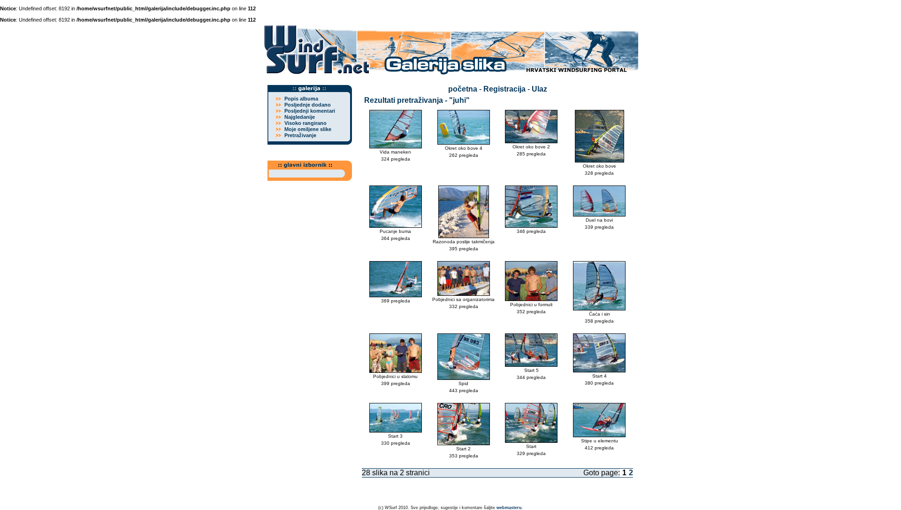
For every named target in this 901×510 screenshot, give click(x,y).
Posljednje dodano (307, 105)
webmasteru (509, 507)
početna (462, 89)
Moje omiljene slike (307, 129)
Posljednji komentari (309, 111)
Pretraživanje (300, 135)
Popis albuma (301, 98)
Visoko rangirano (305, 123)
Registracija (504, 89)
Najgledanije (299, 117)
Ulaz (539, 89)
